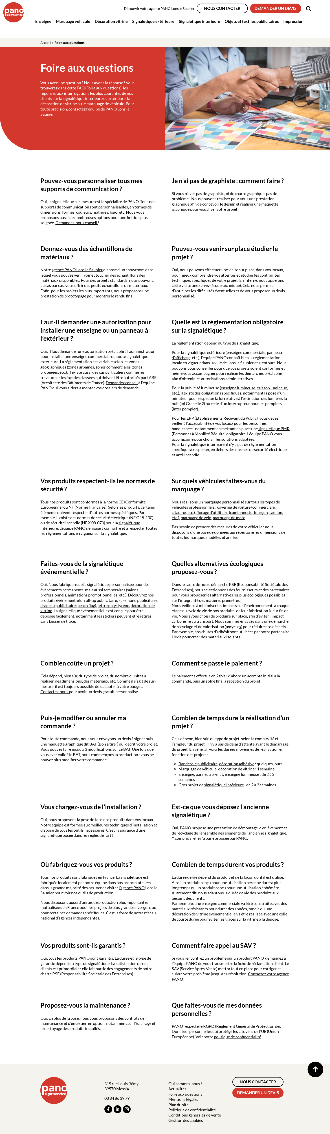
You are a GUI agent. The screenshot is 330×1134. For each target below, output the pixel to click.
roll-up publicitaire (100, 600)
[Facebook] (108, 1109)
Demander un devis (276, 8)
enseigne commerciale (246, 352)
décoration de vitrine (236, 768)
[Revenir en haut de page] (315, 1069)
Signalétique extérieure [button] (153, 21)
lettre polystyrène (113, 605)
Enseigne (186, 774)
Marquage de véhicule (197, 768)
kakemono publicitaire (138, 600)
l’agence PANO (132, 887)
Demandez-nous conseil (76, 222)
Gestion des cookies (185, 1120)
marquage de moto (229, 517)
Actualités (177, 1088)
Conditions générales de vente (194, 1114)
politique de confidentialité (237, 1036)
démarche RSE (223, 584)
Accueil (45, 43)
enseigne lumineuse (238, 387)
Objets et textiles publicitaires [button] (252, 21)
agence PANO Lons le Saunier (77, 269)
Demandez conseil (122, 382)
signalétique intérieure (204, 444)
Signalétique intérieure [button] (199, 21)
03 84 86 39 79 (117, 1098)
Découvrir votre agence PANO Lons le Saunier (159, 8)
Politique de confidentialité (192, 1109)
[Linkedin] (117, 1109)
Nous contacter (222, 8)
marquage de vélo (196, 517)
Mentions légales (183, 1099)
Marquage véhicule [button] (73, 21)
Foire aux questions (185, 1094)
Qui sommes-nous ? (185, 1083)
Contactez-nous (54, 691)
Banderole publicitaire (198, 763)
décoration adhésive (236, 763)
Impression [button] (293, 21)
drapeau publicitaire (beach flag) (68, 605)
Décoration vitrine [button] (111, 21)
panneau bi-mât (209, 774)
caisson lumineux (272, 387)
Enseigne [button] (43, 21)
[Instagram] (127, 1109)
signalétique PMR (274, 428)
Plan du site (178, 1104)
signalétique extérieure (205, 352)
